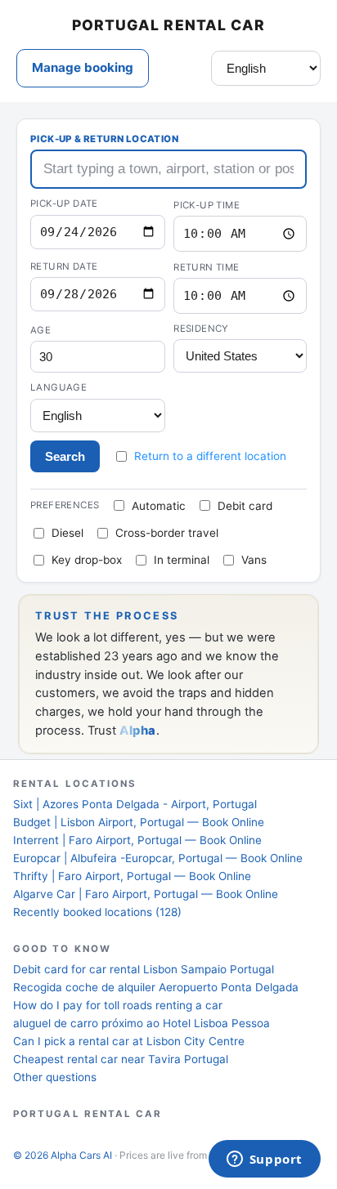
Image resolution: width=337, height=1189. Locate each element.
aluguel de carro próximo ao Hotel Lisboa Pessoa (141, 1023)
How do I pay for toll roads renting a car (117, 1005)
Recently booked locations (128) (97, 912)
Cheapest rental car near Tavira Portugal (120, 1059)
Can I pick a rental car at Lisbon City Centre (129, 1041)
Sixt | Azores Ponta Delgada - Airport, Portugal (135, 804)
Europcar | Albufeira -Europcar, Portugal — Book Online (158, 858)
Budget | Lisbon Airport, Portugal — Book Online (138, 822)
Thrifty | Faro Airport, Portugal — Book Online (132, 876)
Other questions (55, 1077)
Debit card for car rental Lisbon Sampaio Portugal (143, 969)
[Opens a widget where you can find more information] (264, 1160)
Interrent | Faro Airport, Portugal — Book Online (137, 840)
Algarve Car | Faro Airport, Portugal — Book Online (145, 894)
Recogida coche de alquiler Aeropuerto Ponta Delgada (156, 987)
